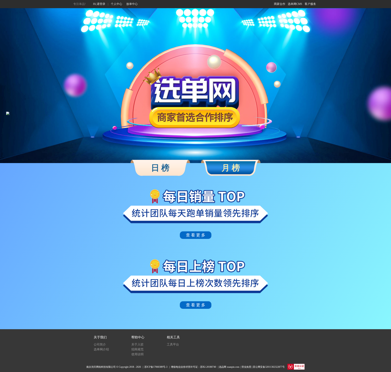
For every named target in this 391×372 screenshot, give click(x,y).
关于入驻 (137, 344)
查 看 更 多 (195, 235)
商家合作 (279, 4)
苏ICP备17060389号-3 (155, 366)
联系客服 (310, 4)
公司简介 (100, 344)
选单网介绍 (101, 349)
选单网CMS (295, 4)
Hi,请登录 (99, 4)
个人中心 (116, 4)
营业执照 (246, 366)
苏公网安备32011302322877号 (269, 366)
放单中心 (132, 4)
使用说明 (137, 354)
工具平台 (173, 344)
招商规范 (137, 349)
